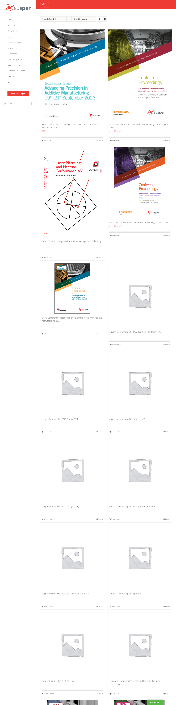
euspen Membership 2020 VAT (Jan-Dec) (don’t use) (132, 506)
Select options (116, 344)
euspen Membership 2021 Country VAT (127, 419)
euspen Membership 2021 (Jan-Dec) (58, 681)
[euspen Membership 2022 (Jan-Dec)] (139, 557)
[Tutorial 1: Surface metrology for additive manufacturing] (139, 644)
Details (100, 141)
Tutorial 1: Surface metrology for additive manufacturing (134, 681)
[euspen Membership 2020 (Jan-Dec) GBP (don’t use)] (72, 557)
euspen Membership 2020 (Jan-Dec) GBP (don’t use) (65, 593)
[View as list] (104, 18)
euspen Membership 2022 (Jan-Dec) (125, 593)
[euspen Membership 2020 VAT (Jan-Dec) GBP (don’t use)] (139, 295)
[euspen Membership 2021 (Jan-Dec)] (72, 644)
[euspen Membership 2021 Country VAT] (139, 383)
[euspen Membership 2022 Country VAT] (72, 383)
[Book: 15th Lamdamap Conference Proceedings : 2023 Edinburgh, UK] (72, 192)
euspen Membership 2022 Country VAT (60, 419)
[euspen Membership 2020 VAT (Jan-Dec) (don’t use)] (139, 470)
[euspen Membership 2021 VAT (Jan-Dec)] (72, 470)
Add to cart (47, 141)
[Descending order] (69, 19)
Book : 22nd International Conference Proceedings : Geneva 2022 (139, 222)
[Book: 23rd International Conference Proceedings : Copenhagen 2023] (139, 74)
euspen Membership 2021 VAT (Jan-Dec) (60, 506)
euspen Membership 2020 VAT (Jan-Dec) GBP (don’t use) (135, 331)
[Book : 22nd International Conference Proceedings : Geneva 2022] (139, 183)
